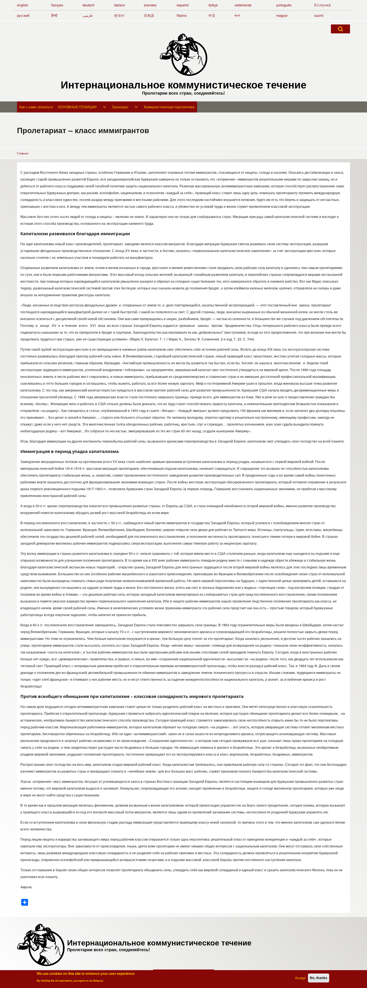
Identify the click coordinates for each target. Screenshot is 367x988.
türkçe (213, 5)
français (57, 5)
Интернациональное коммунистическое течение (183, 84)
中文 (212, 15)
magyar (282, 15)
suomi (318, 15)
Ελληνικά (322, 5)
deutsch (89, 5)
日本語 (149, 15)
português (283, 5)
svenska (150, 5)
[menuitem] (36, 106)
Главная (22, 153)
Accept (300, 977)
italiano (119, 5)
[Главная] (183, 54)
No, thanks (318, 978)
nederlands (242, 5)
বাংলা (237, 15)
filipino (182, 15)
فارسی (88, 15)
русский (23, 15)
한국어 (119, 15)
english (22, 5)
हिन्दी (54, 15)
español (183, 5)
